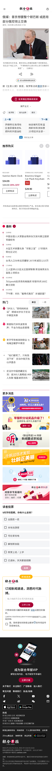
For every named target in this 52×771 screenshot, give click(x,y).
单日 (34, 302)
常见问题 (7, 691)
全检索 (44, 730)
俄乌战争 (23, 112)
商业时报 (27, 735)
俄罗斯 (11, 112)
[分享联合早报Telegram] (4, 701)
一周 (44, 302)
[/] (26, 9)
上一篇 (8, 119)
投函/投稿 (27, 691)
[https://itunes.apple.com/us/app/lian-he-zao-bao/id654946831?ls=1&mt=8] (9, 707)
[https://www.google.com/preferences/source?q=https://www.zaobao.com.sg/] (39, 736)
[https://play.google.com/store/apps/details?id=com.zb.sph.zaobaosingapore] (25, 707)
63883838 (15, 718)
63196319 (20, 715)
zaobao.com (21, 752)
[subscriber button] (47, 9)
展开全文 (24, 106)
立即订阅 (26, 680)
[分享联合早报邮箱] (47, 701)
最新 (9, 226)
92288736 (29, 723)
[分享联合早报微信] (33, 701)
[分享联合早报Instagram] (47, 696)
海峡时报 (18, 735)
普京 (33, 112)
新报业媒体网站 (9, 730)
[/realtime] (14, 226)
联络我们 (17, 691)
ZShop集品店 (8, 735)
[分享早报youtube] (33, 696)
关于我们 (7, 686)
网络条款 (20, 730)
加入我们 (38, 686)
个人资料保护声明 (33, 730)
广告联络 (27, 686)
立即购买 (10, 190)
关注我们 (17, 686)
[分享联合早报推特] (18, 696)
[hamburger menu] (4, 9)
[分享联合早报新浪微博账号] (18, 701)
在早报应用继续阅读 (28, 99)
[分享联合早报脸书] (4, 696)
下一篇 (44, 119)
